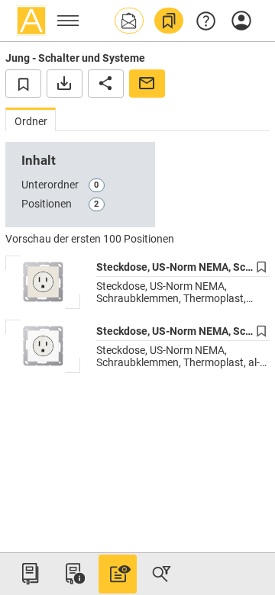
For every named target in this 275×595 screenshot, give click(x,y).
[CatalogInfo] (73, 574)
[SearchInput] (161, 574)
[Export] (64, 83)
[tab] (30, 119)
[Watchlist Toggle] (23, 83)
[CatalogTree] (30, 574)
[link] (168, 21)
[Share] (106, 83)
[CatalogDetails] (118, 574)
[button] (129, 21)
